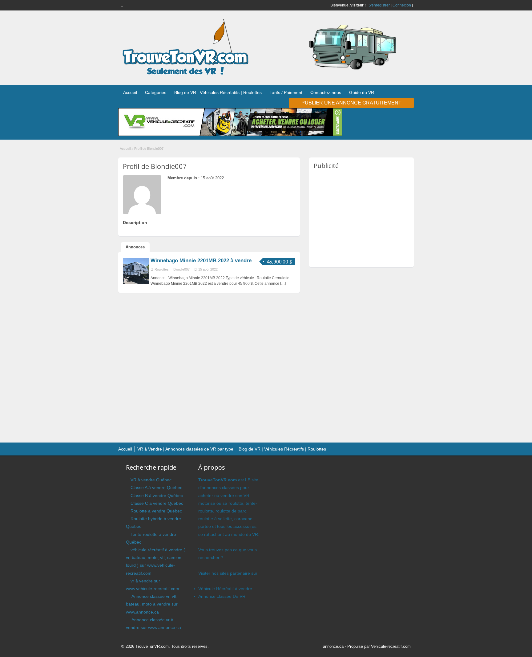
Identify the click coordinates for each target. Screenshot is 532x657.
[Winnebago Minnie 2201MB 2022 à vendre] (136, 283)
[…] (283, 283)
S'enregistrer (379, 5)
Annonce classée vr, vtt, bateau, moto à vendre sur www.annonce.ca (152, 604)
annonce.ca (333, 646)
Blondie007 (181, 269)
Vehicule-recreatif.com (391, 646)
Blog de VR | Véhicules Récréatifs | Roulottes (218, 92)
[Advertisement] (365, 218)
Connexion (402, 5)
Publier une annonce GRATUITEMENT (351, 102)
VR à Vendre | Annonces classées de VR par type (185, 449)
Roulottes (162, 269)
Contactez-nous (325, 92)
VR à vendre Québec (151, 479)
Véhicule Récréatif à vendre (225, 588)
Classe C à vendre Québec (157, 503)
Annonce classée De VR (221, 596)
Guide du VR (361, 92)
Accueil (130, 92)
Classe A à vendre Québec (156, 487)
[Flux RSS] (123, 4)
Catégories (155, 92)
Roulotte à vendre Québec (156, 510)
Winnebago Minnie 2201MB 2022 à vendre (201, 260)
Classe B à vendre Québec (157, 495)
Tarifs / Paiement (286, 92)
